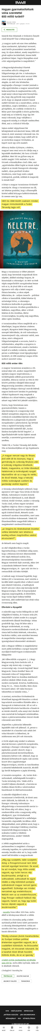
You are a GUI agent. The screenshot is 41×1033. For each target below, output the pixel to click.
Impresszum (28, 1011)
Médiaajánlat (11, 1018)
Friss (20, 1030)
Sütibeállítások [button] (29, 1018)
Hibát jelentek (16, 1011)
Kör (29, 1030)
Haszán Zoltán (11, 22)
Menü (4, 1030)
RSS (19, 1018)
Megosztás (10, 30)
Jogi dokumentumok (27, 1015)
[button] (8, 976)
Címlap (12, 1030)
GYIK (7, 1011)
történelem (11, 24)
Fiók (37, 1030)
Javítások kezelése (11, 1015)
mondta (6, 912)
